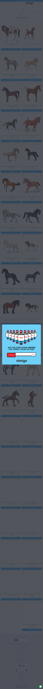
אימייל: (33, 354)
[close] (40, 325)
